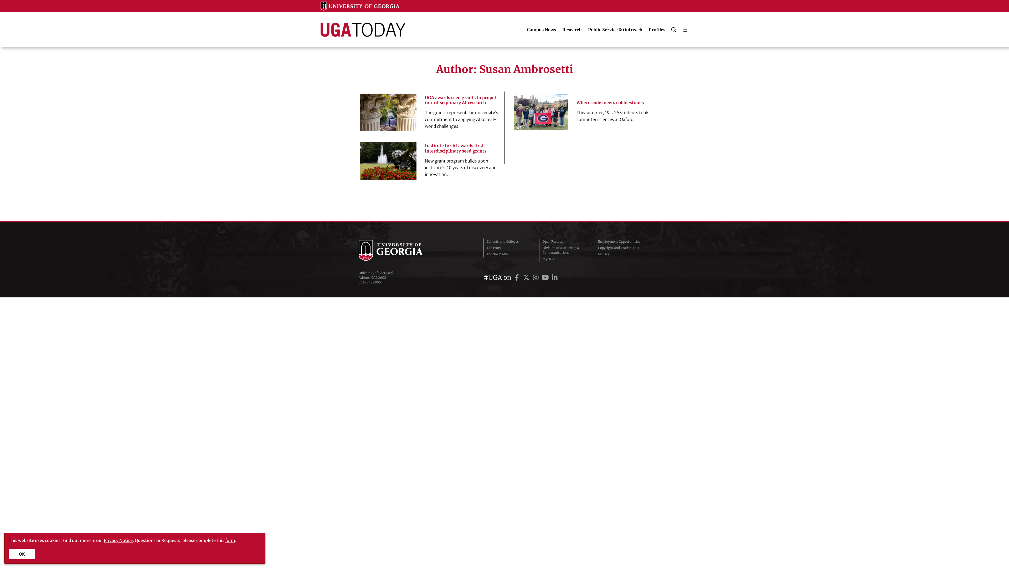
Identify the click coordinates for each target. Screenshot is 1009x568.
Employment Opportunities (619, 242)
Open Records (553, 242)
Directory (494, 248)
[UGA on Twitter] (527, 277)
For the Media (497, 254)
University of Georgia (398, 250)
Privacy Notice (118, 540)
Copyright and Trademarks (618, 248)
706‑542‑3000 (370, 282)
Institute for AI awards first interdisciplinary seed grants (455, 148)
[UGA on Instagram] (536, 277)
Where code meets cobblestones (610, 102)
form (230, 540)
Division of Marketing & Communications (561, 250)
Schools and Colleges (503, 242)
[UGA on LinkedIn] (555, 277)
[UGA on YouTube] (546, 277)
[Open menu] (685, 30)
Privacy (604, 254)
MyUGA (548, 259)
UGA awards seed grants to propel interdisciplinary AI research (460, 100)
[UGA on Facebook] (517, 277)
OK (22, 554)
